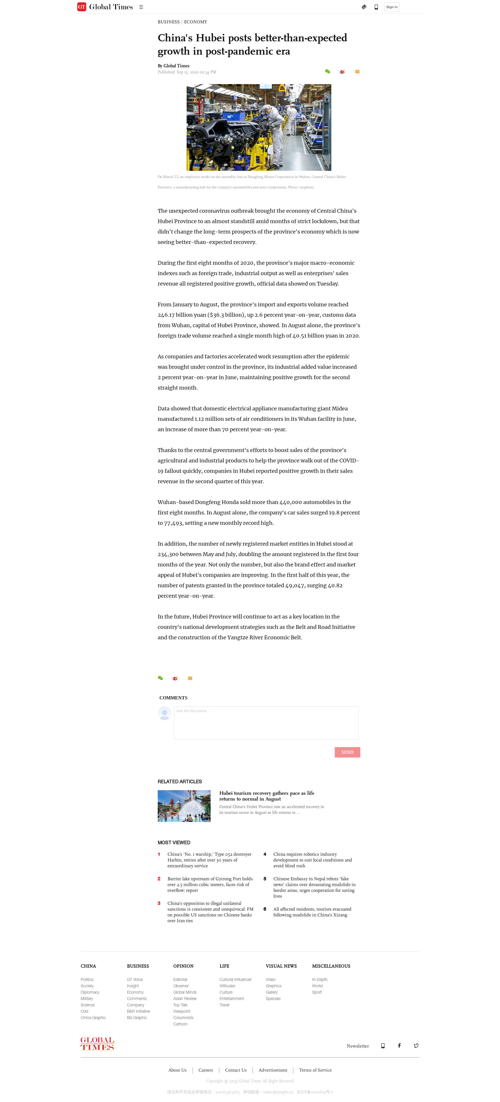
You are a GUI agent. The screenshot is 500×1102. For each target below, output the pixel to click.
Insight (133, 985)
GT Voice (135, 979)
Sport (317, 992)
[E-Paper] (364, 7)
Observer (181, 985)
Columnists (183, 1017)
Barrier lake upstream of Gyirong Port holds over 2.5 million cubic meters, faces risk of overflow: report (210, 884)
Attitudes (227, 985)
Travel (224, 1004)
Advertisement (273, 1070)
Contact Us (236, 1070)
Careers (205, 1070)
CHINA (88, 966)
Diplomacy (90, 992)
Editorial (180, 979)
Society (87, 985)
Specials (273, 998)
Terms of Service (315, 1070)
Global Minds (185, 992)
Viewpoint (181, 1011)
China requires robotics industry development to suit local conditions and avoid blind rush (312, 859)
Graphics (274, 985)
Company (135, 1004)
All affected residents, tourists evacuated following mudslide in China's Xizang (312, 912)
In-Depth (320, 979)
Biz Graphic (137, 1017)
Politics (87, 979)
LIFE (224, 966)
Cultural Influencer (235, 979)
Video (271, 979)
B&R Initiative (138, 1011)
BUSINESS (169, 22)
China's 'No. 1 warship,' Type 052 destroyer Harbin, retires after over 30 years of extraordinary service (209, 859)
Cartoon (180, 1023)
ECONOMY (195, 22)
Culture (226, 992)
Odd (84, 1011)
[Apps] (373, 7)
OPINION (183, 966)
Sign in (392, 7)
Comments (137, 998)
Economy (135, 992)
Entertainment (232, 998)
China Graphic (93, 1017)
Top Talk (180, 1004)
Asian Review (184, 998)
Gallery (271, 992)
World (317, 985)
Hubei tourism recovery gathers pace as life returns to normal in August (266, 796)
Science (88, 1004)
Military (87, 998)
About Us (177, 1070)
